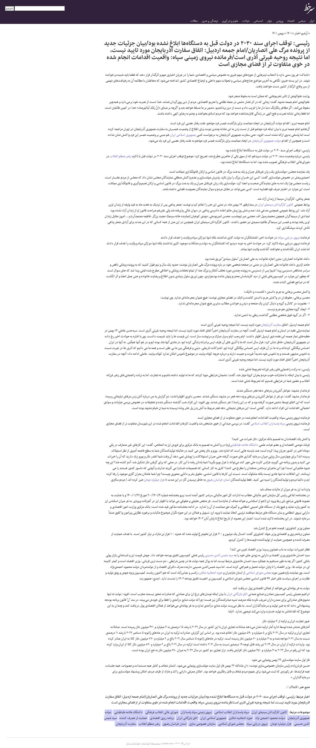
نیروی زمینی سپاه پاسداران (196, 712)
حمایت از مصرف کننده (133, 718)
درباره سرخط (156, 743)
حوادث (246, 21)
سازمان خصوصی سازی (202, 724)
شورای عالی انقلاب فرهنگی (161, 712)
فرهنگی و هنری (210, 21)
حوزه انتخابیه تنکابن (210, 573)
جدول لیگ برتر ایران (133, 743)
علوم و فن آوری (230, 21)
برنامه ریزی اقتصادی (162, 718)
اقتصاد (290, 21)
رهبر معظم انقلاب (120, 156)
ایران (311, 21)
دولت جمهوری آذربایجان (266, 141)
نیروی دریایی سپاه (289, 237)
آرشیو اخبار (301, 33)
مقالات (194, 21)
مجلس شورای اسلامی (259, 573)
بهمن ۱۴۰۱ (278, 33)
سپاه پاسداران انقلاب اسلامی (268, 423)
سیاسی (301, 21)
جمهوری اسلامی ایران (183, 135)
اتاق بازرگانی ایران (237, 594)
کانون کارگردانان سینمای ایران (275, 205)
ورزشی (279, 21)
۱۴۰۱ (289, 33)
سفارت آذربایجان (271, 325)
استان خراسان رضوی (218, 480)
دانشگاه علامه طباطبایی (244, 445)
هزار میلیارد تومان (154, 480)
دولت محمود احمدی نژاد (270, 718)
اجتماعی (258, 21)
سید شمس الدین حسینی (219, 555)
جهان (269, 21)
